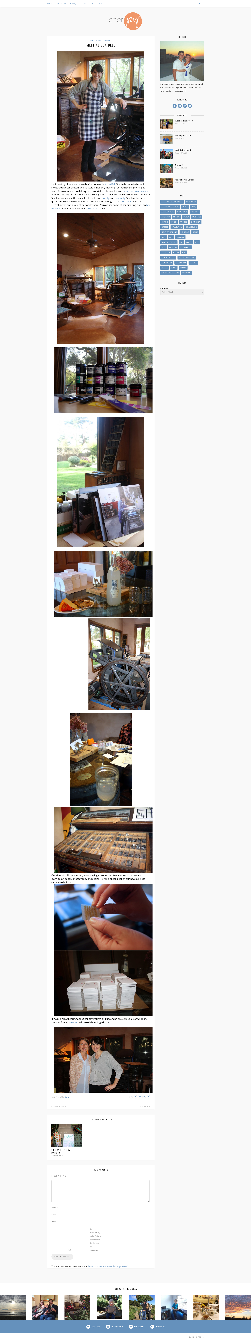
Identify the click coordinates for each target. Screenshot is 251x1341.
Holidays (185, 232)
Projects (166, 252)
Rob (184, 252)
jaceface (180, 237)
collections (91, 208)
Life (197, 242)
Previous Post (59, 1106)
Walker (183, 268)
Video (173, 268)
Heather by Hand (169, 232)
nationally (120, 198)
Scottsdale (181, 263)
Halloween (177, 227)
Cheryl (176, 217)
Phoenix (173, 247)
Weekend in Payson (184, 120)
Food (100, 3)
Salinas (108, 40)
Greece (165, 227)
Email (54, 1214)
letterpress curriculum (136, 191)
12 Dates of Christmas (172, 202)
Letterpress (96, 40)
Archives (164, 288)
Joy (181, 242)
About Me (61, 3)
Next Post (144, 1106)
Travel (164, 268)
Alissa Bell (109, 184)
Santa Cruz (167, 263)
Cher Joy (74, 3)
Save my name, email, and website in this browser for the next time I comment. (95, 1239)
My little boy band (183, 150)
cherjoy (67, 1097)
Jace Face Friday (169, 242)
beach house (168, 212)
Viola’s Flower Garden (184, 179)
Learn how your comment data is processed (108, 1266)
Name (54, 1207)
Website (54, 1221)
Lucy (164, 247)
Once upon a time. (183, 135)
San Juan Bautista (187, 257)
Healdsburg (191, 227)
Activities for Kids (170, 207)
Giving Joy (88, 3)
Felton (165, 222)
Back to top (195, 1337)
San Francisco (168, 257)
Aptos (185, 207)
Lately (189, 242)
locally (106, 198)
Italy (164, 237)
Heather (126, 201)
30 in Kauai (191, 202)
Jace (171, 237)
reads (176, 252)
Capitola (195, 212)
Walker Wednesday (170, 273)
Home (49, 3)
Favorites (196, 217)
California (182, 212)
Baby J (193, 207)
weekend (186, 273)
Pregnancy (185, 247)
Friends (183, 222)
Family (186, 217)
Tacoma (193, 263)
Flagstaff (179, 165)
